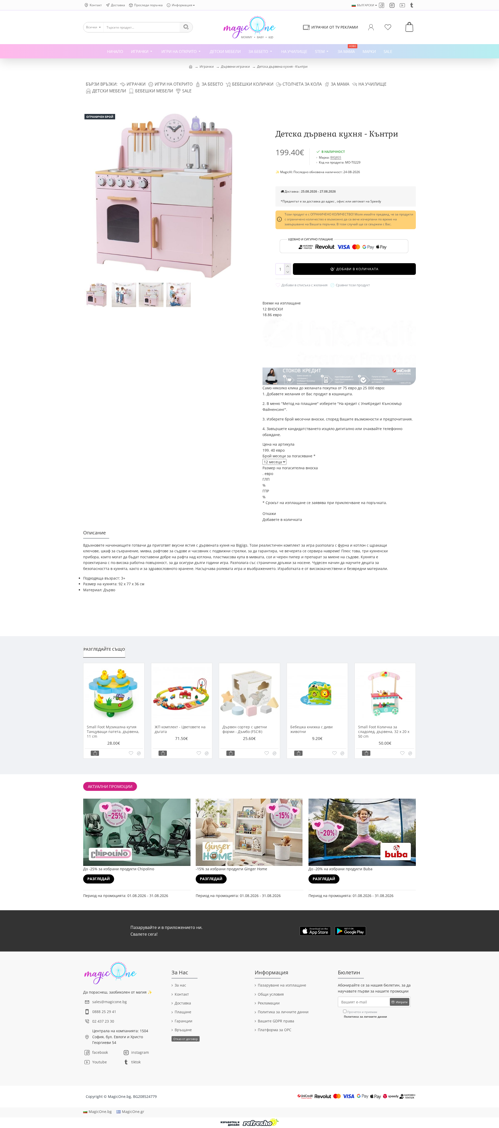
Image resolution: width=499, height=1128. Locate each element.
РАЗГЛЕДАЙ (98, 878)
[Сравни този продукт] (139, 753)
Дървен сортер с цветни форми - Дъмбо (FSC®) (244, 729)
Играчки (207, 66)
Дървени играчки (235, 66)
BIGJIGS (335, 157)
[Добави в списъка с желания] (131, 753)
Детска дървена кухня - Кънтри (282, 66)
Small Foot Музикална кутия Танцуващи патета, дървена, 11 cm (113, 732)
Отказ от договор (185, 1039)
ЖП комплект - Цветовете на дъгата (180, 729)
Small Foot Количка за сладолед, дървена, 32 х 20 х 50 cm (383, 732)
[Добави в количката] (95, 753)
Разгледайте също (104, 649)
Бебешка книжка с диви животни (311, 729)
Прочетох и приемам (365, 1014)
